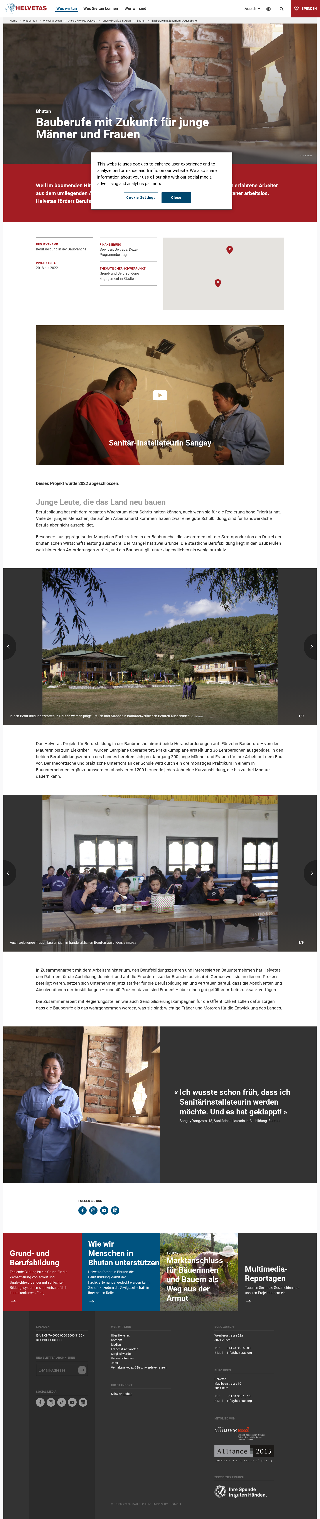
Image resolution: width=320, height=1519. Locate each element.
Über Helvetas (120, 1335)
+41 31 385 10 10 (239, 1396)
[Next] (265, 646)
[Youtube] (72, 1403)
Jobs (114, 1363)
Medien (116, 1344)
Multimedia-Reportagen (266, 1273)
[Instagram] (51, 1403)
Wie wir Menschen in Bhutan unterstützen (123, 1253)
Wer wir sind (135, 8)
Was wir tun (66, 8)
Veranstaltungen (122, 1358)
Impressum (160, 1504)
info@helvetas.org (239, 1352)
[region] (161, 181)
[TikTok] (61, 1403)
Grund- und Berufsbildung (34, 1258)
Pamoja (176, 1504)
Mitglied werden (121, 1354)
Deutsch (250, 8)
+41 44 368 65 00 (239, 1348)
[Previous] (55, 646)
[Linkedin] (83, 1403)
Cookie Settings (141, 198)
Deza (133, 249)
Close (176, 198)
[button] (229, 250)
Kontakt (116, 1340)
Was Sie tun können (100, 8)
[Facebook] (40, 1403)
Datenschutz (141, 1504)
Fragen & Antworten (124, 1349)
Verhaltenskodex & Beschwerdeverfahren (139, 1367)
